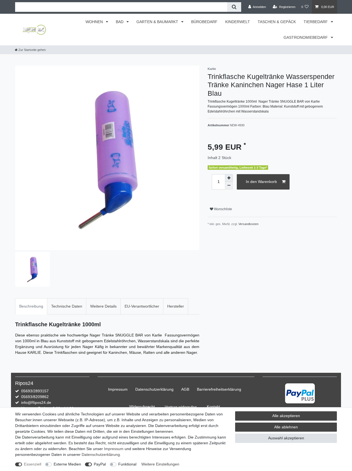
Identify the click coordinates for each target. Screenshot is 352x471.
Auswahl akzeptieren (286, 438)
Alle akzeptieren (286, 416)
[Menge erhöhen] (229, 178)
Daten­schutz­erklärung (154, 389)
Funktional (127, 464)
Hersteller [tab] (175, 306)
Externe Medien (67, 464)
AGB (185, 389)
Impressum (118, 389)
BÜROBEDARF (204, 22)
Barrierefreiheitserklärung (219, 389)
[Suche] (234, 7)
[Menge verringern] (229, 186)
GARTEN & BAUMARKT (157, 22)
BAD (120, 22)
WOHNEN (95, 22)
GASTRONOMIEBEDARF (306, 37)
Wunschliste (222, 209)
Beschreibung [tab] (31, 306)
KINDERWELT (237, 22)
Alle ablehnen (286, 427)
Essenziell (32, 464)
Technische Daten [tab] (66, 306)
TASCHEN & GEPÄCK (277, 22)
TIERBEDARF (316, 22)
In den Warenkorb (261, 181)
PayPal (100, 464)
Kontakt (213, 406)
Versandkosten (248, 224)
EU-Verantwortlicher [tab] (142, 306)
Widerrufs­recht (142, 406)
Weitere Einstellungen (160, 464)
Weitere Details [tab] (103, 306)
